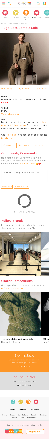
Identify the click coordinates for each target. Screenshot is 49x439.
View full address (10, 114)
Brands (34, 415)
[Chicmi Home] (5, 13)
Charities (43, 415)
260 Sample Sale (18, 125)
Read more (7, 138)
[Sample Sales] (26, 13)
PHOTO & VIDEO (21, 187)
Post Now (7, 187)
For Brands (34, 410)
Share (41, 145)
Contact (22, 410)
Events (12, 415)
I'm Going (11, 134)
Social (14, 417)
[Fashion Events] (15, 13)
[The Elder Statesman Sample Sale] (20, 314)
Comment (10, 145)
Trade (22, 417)
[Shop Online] (36, 13)
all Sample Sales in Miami (14, 288)
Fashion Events (20, 23)
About (12, 410)
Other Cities (32, 417)
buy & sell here (27, 163)
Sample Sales (23, 415)
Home (4, 415)
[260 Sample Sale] (20, 254)
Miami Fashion (7, 23)
